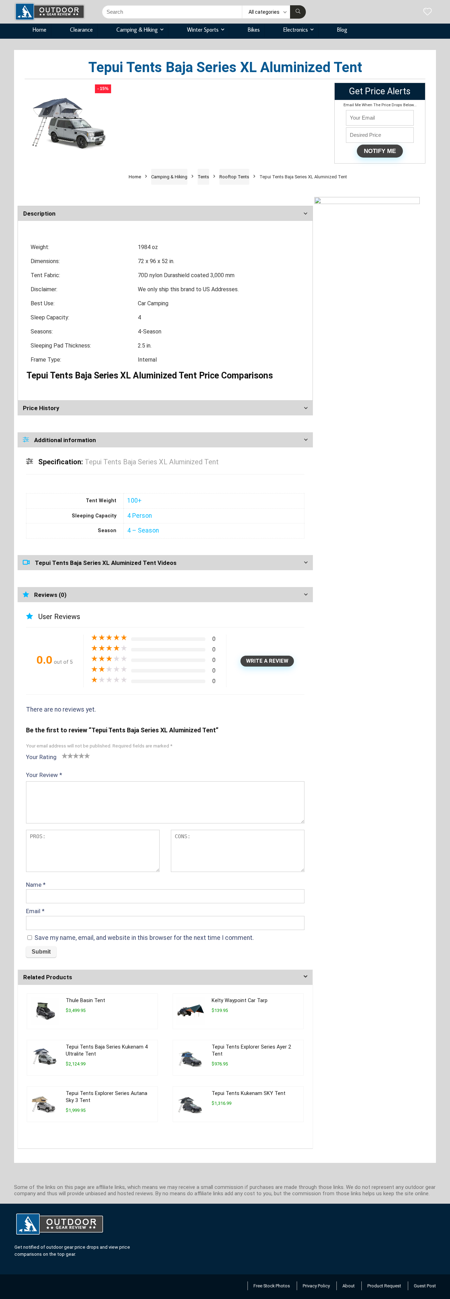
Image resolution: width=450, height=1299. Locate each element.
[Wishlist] (427, 12)
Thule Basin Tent (85, 1001)
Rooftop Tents (234, 176)
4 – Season (143, 530)
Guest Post (425, 1285)
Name (36, 884)
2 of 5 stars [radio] (67, 755)
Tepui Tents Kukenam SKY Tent (248, 1093)
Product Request (384, 1285)
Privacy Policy (316, 1285)
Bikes (254, 29)
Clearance (81, 29)
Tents (203, 176)
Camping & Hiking (137, 29)
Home (39, 29)
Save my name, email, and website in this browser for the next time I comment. (144, 937)
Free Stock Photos (271, 1285)
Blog (342, 29)
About (348, 1285)
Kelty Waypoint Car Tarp (240, 1001)
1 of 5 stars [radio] (65, 755)
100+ (134, 500)
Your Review (44, 774)
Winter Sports (203, 29)
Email (35, 911)
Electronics (295, 29)
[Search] (298, 12)
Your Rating (41, 756)
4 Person (139, 515)
